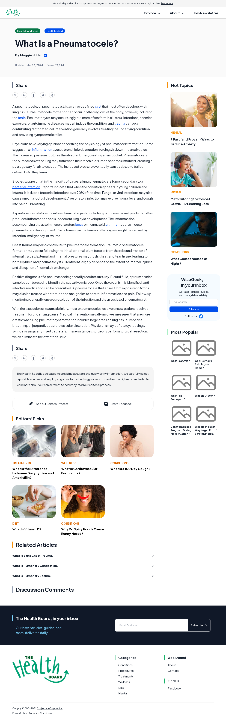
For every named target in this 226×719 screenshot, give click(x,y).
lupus (79, 224)
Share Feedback (121, 404)
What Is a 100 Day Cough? (130, 469)
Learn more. (167, 3)
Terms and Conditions (40, 713)
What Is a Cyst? (180, 360)
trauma (119, 123)
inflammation (42, 149)
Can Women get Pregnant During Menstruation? (181, 430)
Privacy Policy (19, 713)
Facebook (174, 688)
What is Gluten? (205, 395)
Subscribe (194, 309)
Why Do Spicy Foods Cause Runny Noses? (82, 531)
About (172, 665)
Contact (173, 671)
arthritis (111, 224)
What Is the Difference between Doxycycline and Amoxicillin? (33, 473)
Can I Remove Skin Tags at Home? (203, 364)
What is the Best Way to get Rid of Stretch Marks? (206, 430)
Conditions (119, 463)
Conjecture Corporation (50, 708)
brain (22, 118)
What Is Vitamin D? (26, 529)
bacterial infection (26, 187)
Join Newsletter (206, 13)
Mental (176, 132)
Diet (15, 523)
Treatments (21, 463)
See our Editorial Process (52, 404)
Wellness (68, 463)
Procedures (126, 671)
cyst (98, 106)
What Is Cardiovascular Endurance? (79, 471)
